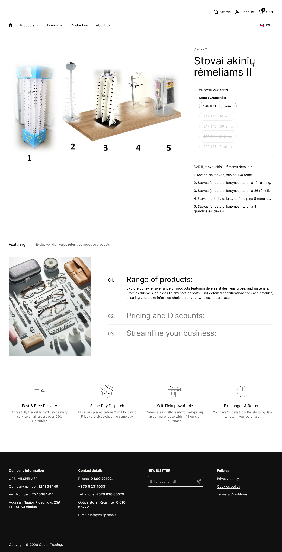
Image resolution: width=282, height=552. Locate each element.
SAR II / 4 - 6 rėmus (217, 136)
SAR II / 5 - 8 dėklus (217, 147)
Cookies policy (228, 486)
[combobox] (265, 25)
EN (268, 25)
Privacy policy (228, 478)
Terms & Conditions (232, 494)
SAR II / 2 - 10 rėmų (217, 116)
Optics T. (201, 50)
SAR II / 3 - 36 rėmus (218, 126)
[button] (222, 11)
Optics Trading (50, 545)
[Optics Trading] (19, 11)
